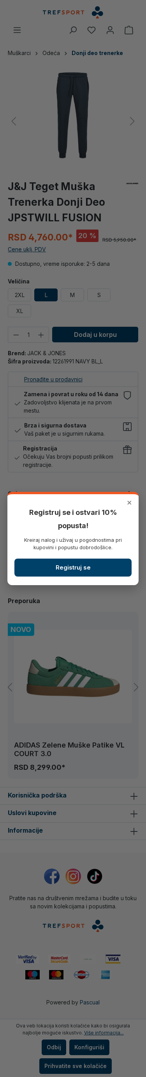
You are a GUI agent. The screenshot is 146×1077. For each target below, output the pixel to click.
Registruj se (73, 567)
